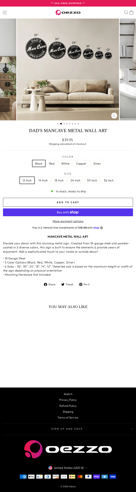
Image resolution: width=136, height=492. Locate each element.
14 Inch (43, 180)
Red (52, 163)
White (65, 163)
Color (68, 156)
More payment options (68, 221)
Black (38, 163)
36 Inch (109, 180)
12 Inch (27, 180)
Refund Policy (67, 405)
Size (68, 173)
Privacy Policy (68, 399)
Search (68, 394)
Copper (81, 163)
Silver (97, 163)
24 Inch (75, 180)
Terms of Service (68, 417)
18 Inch (59, 180)
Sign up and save (67, 428)
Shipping (54, 143)
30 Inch (92, 180)
